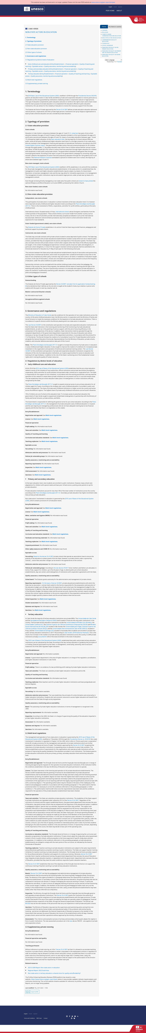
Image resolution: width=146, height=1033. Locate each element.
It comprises (74, 133)
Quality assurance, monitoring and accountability (60, 66)
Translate (119, 62)
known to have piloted (86, 181)
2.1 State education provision (34, 45)
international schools (62, 212)
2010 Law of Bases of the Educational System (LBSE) (52, 368)
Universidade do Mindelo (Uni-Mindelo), (79, 622)
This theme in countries (114, 26)
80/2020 (27, 903)
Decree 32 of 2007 (62, 109)
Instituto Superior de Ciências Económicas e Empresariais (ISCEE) (67, 624)
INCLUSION (105, 32)
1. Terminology (30, 37)
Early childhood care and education (39, 64)
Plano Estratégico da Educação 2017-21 (45, 345)
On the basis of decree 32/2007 (52, 583)
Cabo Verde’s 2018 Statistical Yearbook (76, 633)
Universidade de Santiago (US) (44, 631)
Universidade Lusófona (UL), (34, 624)
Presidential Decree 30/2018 (87, 96)
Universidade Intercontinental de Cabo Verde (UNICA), (70, 629)
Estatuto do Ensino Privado (36, 227)
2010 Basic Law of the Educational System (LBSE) (43, 96)
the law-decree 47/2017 (61, 568)
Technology (105, 43)
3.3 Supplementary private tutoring (36, 83)
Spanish (120, 7)
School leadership (107, 45)
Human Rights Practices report (35, 145)
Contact (45, 1018)
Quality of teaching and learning (79, 74)
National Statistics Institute (43, 157)
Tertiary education (34, 74)
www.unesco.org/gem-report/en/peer (103, 2)
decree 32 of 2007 (86, 854)
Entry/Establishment (57, 64)
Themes (104, 26)
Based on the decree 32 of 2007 (43, 556)
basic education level (57, 139)
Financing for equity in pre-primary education (110, 48)
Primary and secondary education (38, 69)
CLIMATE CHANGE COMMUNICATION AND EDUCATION (111, 35)
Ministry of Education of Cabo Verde (39, 315)
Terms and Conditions (29, 1018)
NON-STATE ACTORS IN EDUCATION (111, 38)
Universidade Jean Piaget (74, 626)
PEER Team (39, 1018)
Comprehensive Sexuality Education (109, 40)
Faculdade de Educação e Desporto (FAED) (44, 620)
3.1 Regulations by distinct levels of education (39, 60)
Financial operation (72, 64)
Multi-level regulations (53, 415)
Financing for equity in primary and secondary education (111, 51)
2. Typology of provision (33, 41)
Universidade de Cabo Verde (87, 618)
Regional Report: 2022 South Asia (38, 970)
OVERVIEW (104, 30)
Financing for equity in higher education (111, 55)
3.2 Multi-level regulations (33, 80)
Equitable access (37, 66)
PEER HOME (110, 11)
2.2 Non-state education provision (36, 49)
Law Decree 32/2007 (34, 325)
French (115, 7)
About (119, 11)
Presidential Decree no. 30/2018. (80, 739)
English (110, 7)
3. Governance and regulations (35, 56)
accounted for (42, 637)
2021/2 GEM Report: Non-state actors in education (44, 968)
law (71, 921)
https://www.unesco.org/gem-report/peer (44, 979)
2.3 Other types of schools (33, 52)
